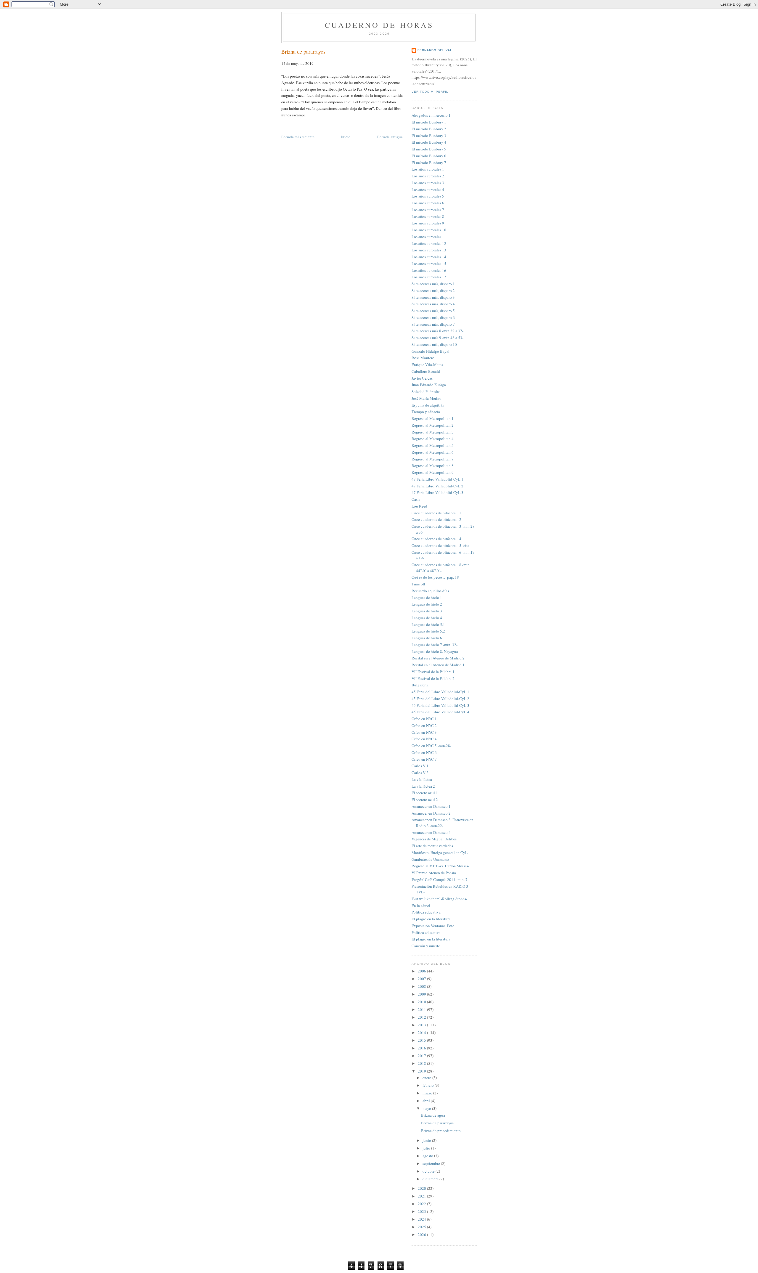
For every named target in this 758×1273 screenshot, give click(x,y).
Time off (418, 584)
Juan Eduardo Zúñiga (429, 384)
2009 (422, 994)
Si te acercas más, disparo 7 (433, 324)
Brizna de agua (433, 1115)
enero (427, 1077)
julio (427, 1148)
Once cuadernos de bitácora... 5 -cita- (441, 545)
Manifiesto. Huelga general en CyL (440, 852)
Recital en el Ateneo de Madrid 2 (438, 658)
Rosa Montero (423, 357)
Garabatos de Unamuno (430, 859)
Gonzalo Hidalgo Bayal (430, 351)
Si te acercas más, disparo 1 (433, 283)
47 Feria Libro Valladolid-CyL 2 (437, 486)
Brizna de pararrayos (303, 51)
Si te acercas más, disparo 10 (434, 344)
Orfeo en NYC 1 (424, 718)
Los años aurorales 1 (428, 169)
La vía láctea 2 (423, 786)
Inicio (346, 136)
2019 (422, 1071)
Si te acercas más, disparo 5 (433, 310)
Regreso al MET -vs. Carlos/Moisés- (440, 866)
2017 (422, 1055)
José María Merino (426, 398)
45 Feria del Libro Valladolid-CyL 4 (440, 712)
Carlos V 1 (420, 765)
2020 (422, 1188)
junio (427, 1140)
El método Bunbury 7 (429, 162)
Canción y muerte (426, 945)
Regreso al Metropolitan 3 (433, 432)
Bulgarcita (420, 685)
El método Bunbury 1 (429, 122)
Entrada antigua (390, 136)
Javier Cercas (422, 378)
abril (427, 1100)
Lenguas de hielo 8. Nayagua (435, 651)
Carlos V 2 (420, 772)
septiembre (432, 1163)
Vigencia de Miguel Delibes (434, 839)
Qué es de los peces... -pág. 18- (436, 577)
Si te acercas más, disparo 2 (433, 290)
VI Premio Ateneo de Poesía (434, 872)
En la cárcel (421, 905)
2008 (422, 986)
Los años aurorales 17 (429, 277)
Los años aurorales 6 (428, 203)
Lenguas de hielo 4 (427, 617)
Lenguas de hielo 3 (427, 611)
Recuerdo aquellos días (430, 590)
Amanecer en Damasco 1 (431, 806)
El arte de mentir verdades (432, 845)
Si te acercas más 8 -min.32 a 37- (437, 330)
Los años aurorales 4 (428, 189)
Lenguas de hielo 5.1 (428, 624)
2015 (422, 1040)
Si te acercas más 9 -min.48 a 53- (437, 337)
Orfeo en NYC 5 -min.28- (431, 745)
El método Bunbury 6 (429, 155)
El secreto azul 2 (425, 799)
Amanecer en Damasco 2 (431, 813)
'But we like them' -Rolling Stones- (439, 898)
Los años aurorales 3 (428, 182)
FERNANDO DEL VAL (434, 50)
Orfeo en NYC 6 (424, 752)
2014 (422, 1032)
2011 (422, 1009)
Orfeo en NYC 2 (424, 725)
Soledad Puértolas (426, 391)
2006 (422, 971)
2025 (422, 1226)
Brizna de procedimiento (441, 1130)
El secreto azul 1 (425, 792)
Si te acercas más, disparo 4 (433, 303)
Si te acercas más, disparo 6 (433, 317)
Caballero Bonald (426, 371)
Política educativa (426, 912)
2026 (422, 1234)
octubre (429, 1171)
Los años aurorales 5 (428, 196)
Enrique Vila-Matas (427, 364)
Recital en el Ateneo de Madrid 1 (438, 664)
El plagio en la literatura (431, 919)
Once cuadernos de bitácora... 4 (436, 538)
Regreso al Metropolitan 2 (433, 425)
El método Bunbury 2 (429, 128)
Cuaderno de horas (379, 25)
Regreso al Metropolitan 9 (433, 472)
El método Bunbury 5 (429, 149)
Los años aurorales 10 (429, 229)
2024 (422, 1219)
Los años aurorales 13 (429, 250)
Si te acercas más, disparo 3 (433, 297)
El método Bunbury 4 (429, 142)
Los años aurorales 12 (429, 243)
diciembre (431, 1179)
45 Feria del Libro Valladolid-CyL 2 (440, 698)
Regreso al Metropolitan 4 (433, 438)
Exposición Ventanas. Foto (433, 925)
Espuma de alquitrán (428, 405)
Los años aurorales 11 (429, 236)
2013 (422, 1025)
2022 (422, 1203)
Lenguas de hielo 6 (427, 637)
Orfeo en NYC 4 (424, 738)
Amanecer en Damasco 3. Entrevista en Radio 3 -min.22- (442, 822)
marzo (428, 1093)
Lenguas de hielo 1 (427, 597)
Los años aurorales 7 (428, 209)
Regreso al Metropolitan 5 (433, 445)
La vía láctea (422, 779)
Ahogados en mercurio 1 (431, 115)
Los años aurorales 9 (428, 223)
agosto (428, 1155)
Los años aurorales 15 (429, 263)
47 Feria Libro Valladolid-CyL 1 (437, 479)
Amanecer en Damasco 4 (431, 832)
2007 (422, 978)
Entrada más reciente (297, 136)
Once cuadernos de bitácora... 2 (436, 519)
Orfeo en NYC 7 (424, 759)
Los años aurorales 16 (429, 270)
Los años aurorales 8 (428, 216)
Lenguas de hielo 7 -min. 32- (434, 644)
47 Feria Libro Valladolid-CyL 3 (437, 492)
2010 (422, 1001)
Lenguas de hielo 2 (427, 604)
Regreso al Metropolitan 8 (433, 465)
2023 (422, 1211)
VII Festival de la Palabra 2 (433, 678)
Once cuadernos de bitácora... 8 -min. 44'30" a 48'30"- (441, 567)
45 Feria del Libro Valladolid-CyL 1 (440, 691)
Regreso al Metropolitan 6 (433, 452)
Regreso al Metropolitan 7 (433, 459)
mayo (427, 1108)
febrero (429, 1085)
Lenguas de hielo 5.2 (428, 631)
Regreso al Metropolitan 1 (433, 418)
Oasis (416, 499)
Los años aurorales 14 (429, 256)
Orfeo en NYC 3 (424, 732)
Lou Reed (419, 506)
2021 (422, 1196)
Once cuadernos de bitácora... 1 (436, 513)
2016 (422, 1048)
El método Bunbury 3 (429, 135)
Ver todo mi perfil (430, 91)
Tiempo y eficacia (426, 411)
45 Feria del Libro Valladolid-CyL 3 (440, 705)
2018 (422, 1063)
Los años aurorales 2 (428, 176)
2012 (422, 1017)
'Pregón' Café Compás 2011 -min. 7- (440, 879)
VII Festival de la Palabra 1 (433, 671)
